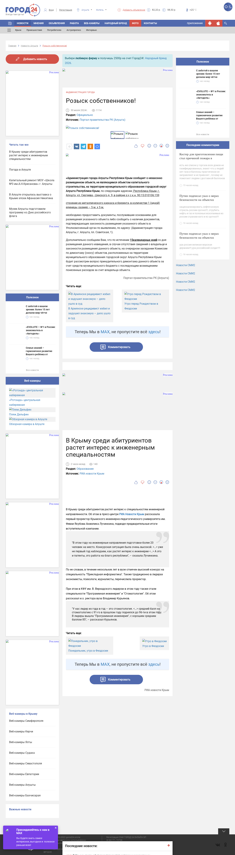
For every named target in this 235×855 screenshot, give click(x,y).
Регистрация (65, 10)
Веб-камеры (91, 23)
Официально (85, 115)
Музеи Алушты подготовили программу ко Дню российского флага (30, 212)
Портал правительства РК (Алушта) (102, 119)
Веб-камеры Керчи (21, 731)
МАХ (105, 331)
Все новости (32, 370)
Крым (18, 30)
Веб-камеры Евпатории (24, 774)
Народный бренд (116, 23)
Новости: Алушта (29, 45)
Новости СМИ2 (185, 265)
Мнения (39, 23)
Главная (12, 45)
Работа (74, 23)
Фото (135, 23)
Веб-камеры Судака (22, 752)
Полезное (32, 297)
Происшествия (34, 30)
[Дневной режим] (226, 7)
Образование (85, 468)
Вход (51, 10)
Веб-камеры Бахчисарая (25, 795)
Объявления (57, 23)
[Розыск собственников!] (97, 146)
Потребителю (54, 30)
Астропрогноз (74, 30)
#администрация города (80, 92)
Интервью (91, 30)
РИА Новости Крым (131, 514)
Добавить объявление (134, 10)
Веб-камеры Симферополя (26, 720)
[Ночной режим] (230, 7)
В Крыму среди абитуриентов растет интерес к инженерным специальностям (28, 155)
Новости (22, 23)
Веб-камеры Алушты (22, 784)
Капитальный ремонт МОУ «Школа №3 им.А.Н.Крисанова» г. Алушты (31, 182)
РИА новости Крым (92, 473)
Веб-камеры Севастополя (25, 763)
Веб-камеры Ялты (20, 742)
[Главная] (10, 23)
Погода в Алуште (20, 169)
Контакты (150, 23)
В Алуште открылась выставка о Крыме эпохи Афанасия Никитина (31, 196)
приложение (195, 23)
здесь (153, 331)
